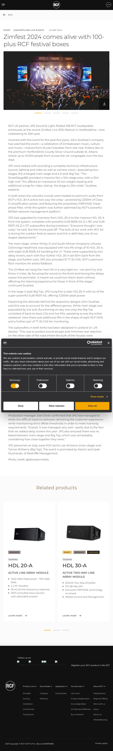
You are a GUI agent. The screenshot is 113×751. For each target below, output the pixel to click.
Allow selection (56, 406)
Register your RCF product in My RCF (90, 665)
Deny (20, 406)
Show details (97, 396)
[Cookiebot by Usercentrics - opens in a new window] (89, 343)
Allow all (92, 406)
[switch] (42, 385)
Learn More (15, 616)
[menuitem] (27, 693)
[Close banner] (109, 343)
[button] (38, 113)
